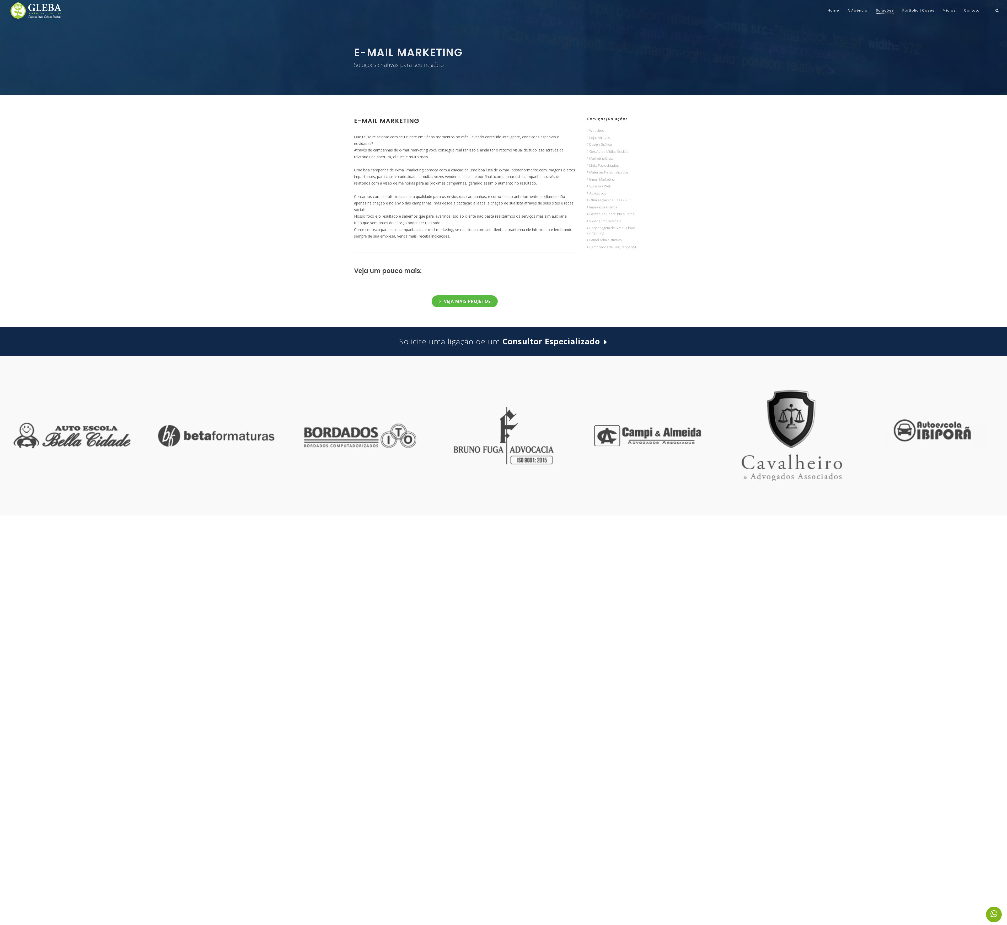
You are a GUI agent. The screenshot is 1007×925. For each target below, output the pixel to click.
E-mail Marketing (386, 121)
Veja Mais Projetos (467, 301)
